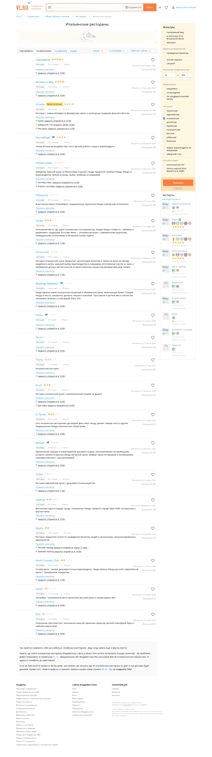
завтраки (171, 42)
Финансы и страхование (26, 705)
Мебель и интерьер (24, 725)
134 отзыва (53, 87)
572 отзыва (53, 109)
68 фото (66, 565)
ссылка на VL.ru (146, 711)
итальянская (173, 118)
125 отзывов (53, 64)
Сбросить (178, 188)
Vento (39, 315)
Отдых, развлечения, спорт (27, 692)
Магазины (20, 721)
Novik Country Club (47, 560)
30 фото (64, 320)
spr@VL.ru (144, 705)
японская (171, 141)
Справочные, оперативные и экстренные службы (37, 744)
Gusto (39, 589)
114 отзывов (53, 593)
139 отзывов (53, 533)
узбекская (171, 137)
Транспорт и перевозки (26, 688)
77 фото (65, 109)
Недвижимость (78, 702)
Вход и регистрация (186, 7)
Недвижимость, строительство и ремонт (33, 698)
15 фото (66, 167)
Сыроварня (43, 59)
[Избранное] (166, 7)
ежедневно (172, 88)
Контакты (116, 695)
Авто (74, 688)
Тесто (39, 337)
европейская (173, 114)
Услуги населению (24, 702)
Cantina (40, 499)
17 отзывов (53, 364)
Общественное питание (26, 695)
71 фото (65, 257)
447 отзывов (53, 200)
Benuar (40, 443)
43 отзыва (52, 504)
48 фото (65, 419)
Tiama (39, 359)
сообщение (127, 705)
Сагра (39, 220)
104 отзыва (53, 288)
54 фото (65, 87)
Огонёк (40, 104)
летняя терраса (174, 59)
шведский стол (174, 154)
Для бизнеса (21, 712)
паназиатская (173, 129)
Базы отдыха (77, 698)
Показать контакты (45, 69)
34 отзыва (52, 447)
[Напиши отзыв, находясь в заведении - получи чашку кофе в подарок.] (54, 104)
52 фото (65, 342)
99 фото (65, 619)
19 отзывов (53, 225)
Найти (150, 7)
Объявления (77, 708)
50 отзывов (53, 479)
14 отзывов (53, 619)
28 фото (64, 504)
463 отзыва (53, 419)
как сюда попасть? (171, 199)
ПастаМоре (43, 137)
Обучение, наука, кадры (26, 731)
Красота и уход (22, 718)
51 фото (64, 447)
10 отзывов (53, 342)
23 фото (66, 64)
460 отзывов (53, 167)
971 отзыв (52, 390)
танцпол (171, 63)
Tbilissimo (42, 195)
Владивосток (134, 7)
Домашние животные (25, 715)
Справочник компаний (37, 7)
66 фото (66, 142)
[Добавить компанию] (160, 7)
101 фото (67, 533)
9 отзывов (52, 320)
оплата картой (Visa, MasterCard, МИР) (176, 169)
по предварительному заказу (178, 97)
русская (170, 133)
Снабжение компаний (25, 708)
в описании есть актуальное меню (175, 37)
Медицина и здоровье (25, 728)
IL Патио (41, 414)
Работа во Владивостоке (82, 712)
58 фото (65, 225)
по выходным (173, 92)
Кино (74, 695)
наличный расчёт (175, 164)
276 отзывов (53, 142)
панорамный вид (175, 32)
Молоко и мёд (44, 82)
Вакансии (116, 692)
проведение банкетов (177, 53)
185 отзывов (53, 565)
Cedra (39, 474)
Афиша (75, 692)
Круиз (39, 528)
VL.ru (55, 656)
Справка (115, 688)
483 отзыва (53, 257)
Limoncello (42, 252)
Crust (39, 385)
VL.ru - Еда (107, 669)
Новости (76, 705)
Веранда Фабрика (47, 283)
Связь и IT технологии (25, 741)
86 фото (66, 200)
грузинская (172, 111)
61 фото (66, 593)
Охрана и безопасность (26, 738)
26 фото (65, 288)
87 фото (65, 479)
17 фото (65, 364)
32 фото (64, 390)
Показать (178, 182)
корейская (172, 126)
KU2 (38, 614)
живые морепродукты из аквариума (179, 149)
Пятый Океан (44, 163)
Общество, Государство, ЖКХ (28, 734)
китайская (172, 122)
